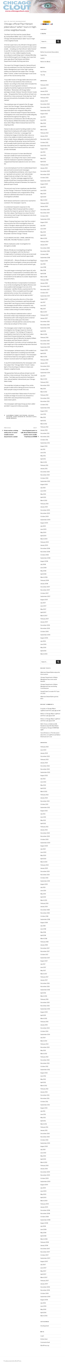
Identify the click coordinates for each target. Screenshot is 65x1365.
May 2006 (43, 647)
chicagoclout (21, 21)
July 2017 (42, 302)
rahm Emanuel (11, 418)
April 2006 (43, 650)
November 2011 (44, 436)
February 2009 (44, 542)
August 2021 (44, 149)
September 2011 (45, 443)
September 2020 (45, 181)
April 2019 (43, 235)
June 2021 (43, 155)
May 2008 (43, 571)
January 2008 (44, 583)
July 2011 (42, 449)
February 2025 (44, 85)
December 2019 (45, 209)
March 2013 (43, 392)
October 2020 (44, 177)
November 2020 (45, 174)
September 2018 (45, 257)
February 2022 (44, 133)
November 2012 (45, 401)
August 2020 (44, 184)
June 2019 (43, 228)
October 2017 (44, 292)
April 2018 (43, 273)
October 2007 (44, 593)
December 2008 (45, 548)
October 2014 (44, 369)
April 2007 (43, 612)
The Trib (42, 75)
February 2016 (44, 337)
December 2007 (45, 587)
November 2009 (45, 513)
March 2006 (43, 654)
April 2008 (43, 574)
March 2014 (43, 379)
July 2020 (43, 187)
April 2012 (43, 420)
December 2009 (45, 510)
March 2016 (43, 334)
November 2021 (45, 139)
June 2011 (43, 452)
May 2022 (43, 123)
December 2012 (45, 398)
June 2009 (43, 529)
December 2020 (45, 171)
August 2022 (44, 113)
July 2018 (42, 264)
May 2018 (43, 270)
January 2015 (44, 363)
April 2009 (43, 535)
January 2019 (44, 244)
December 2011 (44, 433)
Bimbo (42, 713)
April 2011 (43, 459)
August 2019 (44, 222)
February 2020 (44, 203)
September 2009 (45, 519)
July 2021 (42, 152)
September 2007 (45, 596)
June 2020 (43, 190)
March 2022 (43, 129)
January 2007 (44, 622)
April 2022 (43, 126)
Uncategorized (44, 1326)
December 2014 (45, 366)
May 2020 (43, 193)
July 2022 (43, 117)
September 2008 (45, 558)
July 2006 (43, 641)
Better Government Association (49, 52)
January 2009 (44, 545)
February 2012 (44, 427)
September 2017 (45, 296)
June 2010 (43, 491)
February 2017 (44, 315)
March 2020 (43, 200)
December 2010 (45, 471)
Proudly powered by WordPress (12, 1361)
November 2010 (45, 475)
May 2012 (43, 417)
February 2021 (44, 165)
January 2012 (44, 430)
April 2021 (43, 161)
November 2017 (45, 289)
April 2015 (43, 353)
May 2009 (43, 532)
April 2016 (43, 331)
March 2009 (43, 539)
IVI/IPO (42, 58)
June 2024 (43, 88)
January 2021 (44, 168)
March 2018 (43, 276)
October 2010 (44, 478)
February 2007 (44, 618)
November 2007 (45, 590)
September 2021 (45, 145)
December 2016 (45, 321)
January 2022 (44, 136)
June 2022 (43, 120)
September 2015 (45, 347)
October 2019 (44, 216)
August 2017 (44, 299)
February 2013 (44, 395)
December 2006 (45, 625)
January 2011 (43, 468)
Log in (42, 1336)
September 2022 (45, 110)
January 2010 (44, 507)
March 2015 (43, 356)
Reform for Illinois (45, 61)
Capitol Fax (43, 55)
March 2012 (43, 423)
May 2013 (43, 388)
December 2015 (45, 340)
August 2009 (44, 523)
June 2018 (43, 267)
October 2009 (44, 516)
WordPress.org (44, 1345)
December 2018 (45, 248)
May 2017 (43, 308)
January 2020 (44, 206)
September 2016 (45, 328)
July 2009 (43, 526)
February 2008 (44, 580)
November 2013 (45, 385)
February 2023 (44, 97)
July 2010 (43, 487)
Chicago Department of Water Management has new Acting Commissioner (49, 686)
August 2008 (44, 561)
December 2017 (45, 286)
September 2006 (45, 634)
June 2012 (43, 414)
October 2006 (44, 631)
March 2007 (43, 615)
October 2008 (44, 555)
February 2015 (44, 360)
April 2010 (43, 497)
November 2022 (45, 107)
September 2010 (45, 481)
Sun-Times (43, 71)
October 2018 (44, 254)
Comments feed (45, 1342)
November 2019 (45, 212)
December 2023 (45, 94)
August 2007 (44, 599)
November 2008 (45, 551)
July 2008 (43, 564)
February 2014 (44, 382)
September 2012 (45, 407)
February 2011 (44, 465)
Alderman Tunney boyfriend (16, 415)
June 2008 (43, 567)
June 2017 (43, 305)
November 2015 (45, 344)
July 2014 (42, 376)
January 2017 (44, 318)
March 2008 (43, 577)
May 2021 (43, 158)
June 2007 (43, 606)
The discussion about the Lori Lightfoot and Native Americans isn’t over (50, 734)
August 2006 (44, 638)
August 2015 (44, 350)
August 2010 (44, 484)
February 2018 (44, 280)
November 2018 (45, 251)
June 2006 (43, 644)
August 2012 (44, 411)
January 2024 (44, 91)
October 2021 (44, 142)
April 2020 (43, 196)
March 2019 (43, 238)
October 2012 (44, 404)
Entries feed (43, 1339)
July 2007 (43, 603)
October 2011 (44, 439)
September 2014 (45, 372)
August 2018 (44, 260)
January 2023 (44, 101)
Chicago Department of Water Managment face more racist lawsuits (49, 679)
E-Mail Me (43, 33)
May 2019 (43, 232)
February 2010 (44, 503)
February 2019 (44, 241)
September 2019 (45, 219)
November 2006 (45, 628)
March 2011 (43, 462)
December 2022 (45, 104)
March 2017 (43, 312)
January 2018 (44, 283)
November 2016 (45, 324)
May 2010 (43, 494)
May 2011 (43, 455)
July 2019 (42, 225)
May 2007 (43, 609)
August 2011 (43, 446)
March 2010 (43, 500)
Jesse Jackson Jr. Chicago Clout (25, 416)
